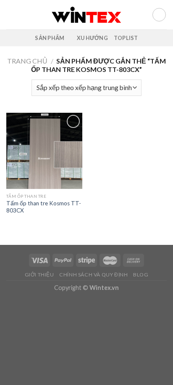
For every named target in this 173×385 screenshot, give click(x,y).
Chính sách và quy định (93, 274)
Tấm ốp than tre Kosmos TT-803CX (43, 207)
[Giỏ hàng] (159, 14)
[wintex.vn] (86, 14)
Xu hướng (92, 38)
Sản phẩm (49, 38)
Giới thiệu (39, 274)
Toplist (126, 38)
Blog (140, 274)
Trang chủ (27, 61)
